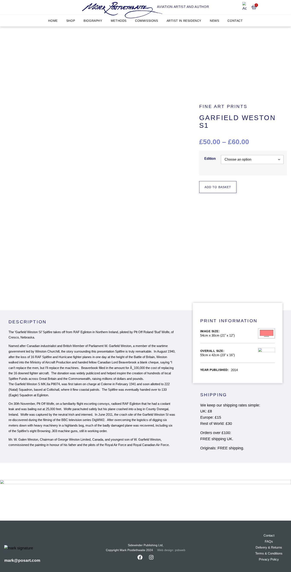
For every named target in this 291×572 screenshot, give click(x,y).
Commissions (146, 20)
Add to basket (218, 187)
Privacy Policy (269, 559)
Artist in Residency (184, 20)
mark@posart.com (22, 560)
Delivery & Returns (269, 547)
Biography (93, 20)
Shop (70, 20)
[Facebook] (140, 557)
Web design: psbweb (171, 550)
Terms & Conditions (268, 553)
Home (53, 20)
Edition (210, 158)
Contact (235, 20)
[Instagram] (151, 557)
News (214, 20)
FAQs (269, 541)
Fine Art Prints (223, 106)
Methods (119, 20)
